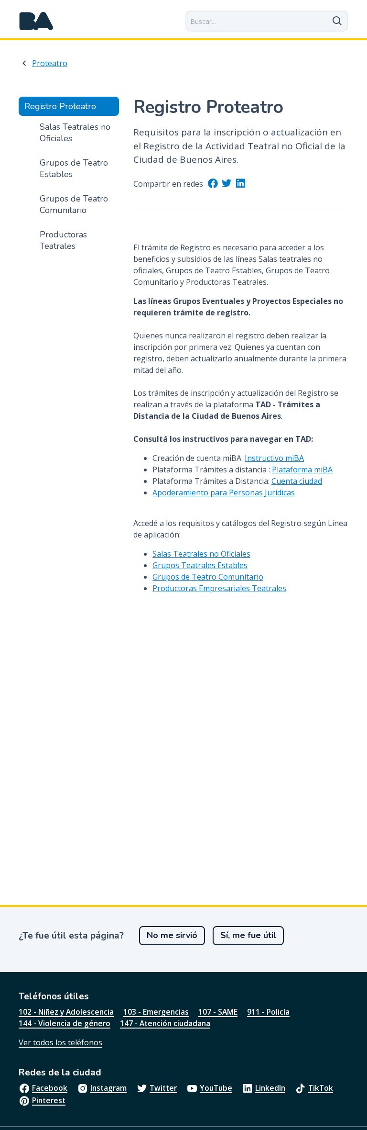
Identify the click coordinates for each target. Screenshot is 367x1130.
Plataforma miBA (302, 469)
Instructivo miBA (274, 458)
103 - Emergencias (156, 1012)
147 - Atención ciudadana (165, 1023)
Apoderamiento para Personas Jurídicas (223, 492)
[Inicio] (36, 21)
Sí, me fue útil (248, 935)
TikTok (320, 1088)
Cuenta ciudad (296, 481)
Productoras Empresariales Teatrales (219, 588)
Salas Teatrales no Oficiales (201, 553)
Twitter (163, 1088)
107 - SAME (217, 1012)
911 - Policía (268, 1012)
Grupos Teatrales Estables (200, 565)
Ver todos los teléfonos (60, 1042)
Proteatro (49, 63)
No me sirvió (172, 935)
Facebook (49, 1088)
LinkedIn (270, 1088)
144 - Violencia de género (64, 1023)
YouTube (216, 1088)
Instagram (108, 1088)
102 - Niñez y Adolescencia (66, 1012)
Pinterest (48, 1100)
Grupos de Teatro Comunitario (207, 576)
